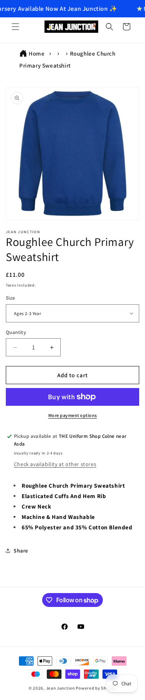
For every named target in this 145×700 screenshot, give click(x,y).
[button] (15, 26)
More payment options (72, 415)
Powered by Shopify (96, 688)
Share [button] (21, 550)
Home (36, 53)
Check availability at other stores (55, 464)
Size (10, 298)
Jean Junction (60, 688)
